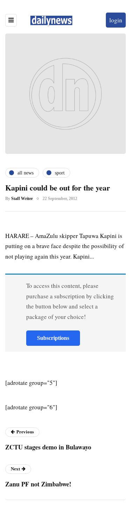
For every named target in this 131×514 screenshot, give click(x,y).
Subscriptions (53, 338)
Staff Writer (22, 198)
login (115, 20)
